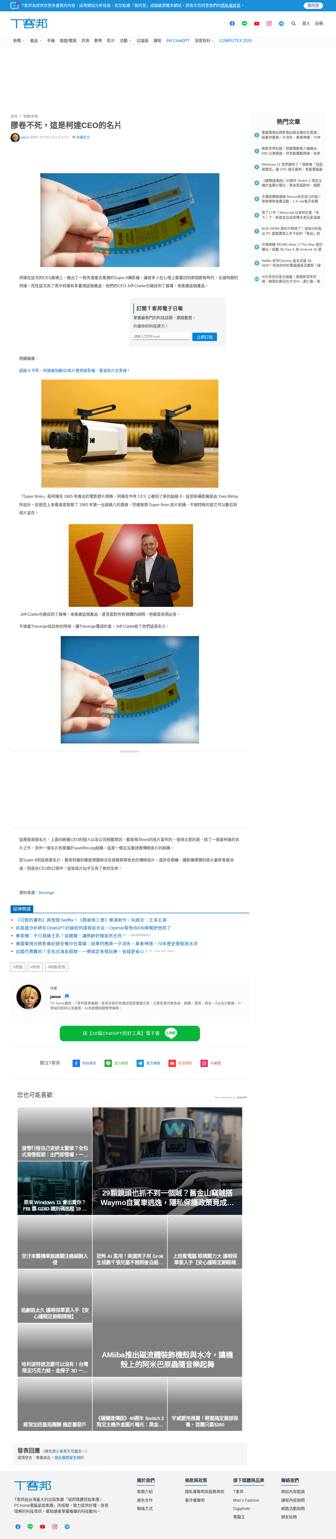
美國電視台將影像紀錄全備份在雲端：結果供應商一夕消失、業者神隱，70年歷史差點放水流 (107, 943)
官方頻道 (153, 1063)
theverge (46, 893)
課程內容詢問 (293, 1500)
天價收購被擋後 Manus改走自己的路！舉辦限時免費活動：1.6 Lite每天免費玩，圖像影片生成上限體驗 (291, 201)
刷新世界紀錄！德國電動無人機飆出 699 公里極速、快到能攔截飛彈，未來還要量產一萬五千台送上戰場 (291, 153)
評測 (85, 41)
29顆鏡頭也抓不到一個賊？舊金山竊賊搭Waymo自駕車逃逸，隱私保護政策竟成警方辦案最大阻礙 (167, 1198)
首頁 (14, 116)
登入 (306, 23)
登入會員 (59, 1451)
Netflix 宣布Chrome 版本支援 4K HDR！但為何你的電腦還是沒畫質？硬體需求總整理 (291, 265)
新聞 (17, 41)
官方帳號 (121, 1063)
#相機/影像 (56, 967)
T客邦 (238, 1492)
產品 (34, 41)
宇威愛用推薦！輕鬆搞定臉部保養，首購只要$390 (205, 1421)
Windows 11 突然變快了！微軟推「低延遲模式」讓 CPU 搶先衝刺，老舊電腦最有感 (292, 169)
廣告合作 (145, 1500)
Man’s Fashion (246, 1500)
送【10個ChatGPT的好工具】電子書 (121, 1033)
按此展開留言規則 (69, 1457)
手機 (51, 41)
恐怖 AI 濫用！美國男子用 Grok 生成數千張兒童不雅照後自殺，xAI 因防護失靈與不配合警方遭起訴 (129, 1260)
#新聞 (35, 967)
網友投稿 (289, 1517)
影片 (111, 41)
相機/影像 (30, 116)
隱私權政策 (231, 5)
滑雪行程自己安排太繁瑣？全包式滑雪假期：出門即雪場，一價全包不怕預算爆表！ (55, 1152)
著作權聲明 (195, 1500)
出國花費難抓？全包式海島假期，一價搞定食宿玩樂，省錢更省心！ (82, 951)
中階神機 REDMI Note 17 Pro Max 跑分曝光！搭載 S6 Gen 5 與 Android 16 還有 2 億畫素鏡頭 (292, 249)
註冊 (319, 23)
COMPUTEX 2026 (235, 41)
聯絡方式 (145, 1509)
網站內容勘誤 (293, 1492)
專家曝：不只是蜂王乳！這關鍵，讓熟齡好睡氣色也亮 (69, 935)
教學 (98, 41)
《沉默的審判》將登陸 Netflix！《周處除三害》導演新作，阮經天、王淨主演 (91, 920)
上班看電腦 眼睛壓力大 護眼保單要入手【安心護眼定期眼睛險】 (205, 1260)
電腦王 (239, 1517)
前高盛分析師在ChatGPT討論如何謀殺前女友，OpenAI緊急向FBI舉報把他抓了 (93, 928)
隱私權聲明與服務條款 (204, 1492)
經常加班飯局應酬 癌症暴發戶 (54, 1424)
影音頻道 (185, 1063)
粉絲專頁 (89, 1063)
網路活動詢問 (293, 1509)
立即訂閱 (205, 337)
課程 (157, 41)
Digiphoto (241, 1509)
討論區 (143, 41)
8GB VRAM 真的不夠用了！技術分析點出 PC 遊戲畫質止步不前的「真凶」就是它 (292, 233)
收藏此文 (83, 137)
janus (25, 137)
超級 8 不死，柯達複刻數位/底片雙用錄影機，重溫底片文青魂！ (75, 371)
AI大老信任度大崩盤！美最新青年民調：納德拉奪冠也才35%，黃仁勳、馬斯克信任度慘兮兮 (291, 281)
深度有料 (202, 41)
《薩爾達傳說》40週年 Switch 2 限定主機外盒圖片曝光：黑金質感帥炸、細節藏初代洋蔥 (130, 1422)
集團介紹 (145, 1492)
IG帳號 (215, 1063)
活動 (124, 41)
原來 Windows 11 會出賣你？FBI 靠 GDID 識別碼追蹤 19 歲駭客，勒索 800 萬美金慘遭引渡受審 (54, 1206)
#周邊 (18, 967)
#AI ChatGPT (178, 41)
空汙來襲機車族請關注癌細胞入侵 (55, 1259)
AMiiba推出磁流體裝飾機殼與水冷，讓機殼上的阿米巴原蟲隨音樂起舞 (167, 1359)
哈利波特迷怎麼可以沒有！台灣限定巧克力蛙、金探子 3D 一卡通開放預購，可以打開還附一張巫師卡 (55, 1368)
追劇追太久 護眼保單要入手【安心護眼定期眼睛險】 (55, 1313)
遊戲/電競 (68, 41)
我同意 (313, 5)
